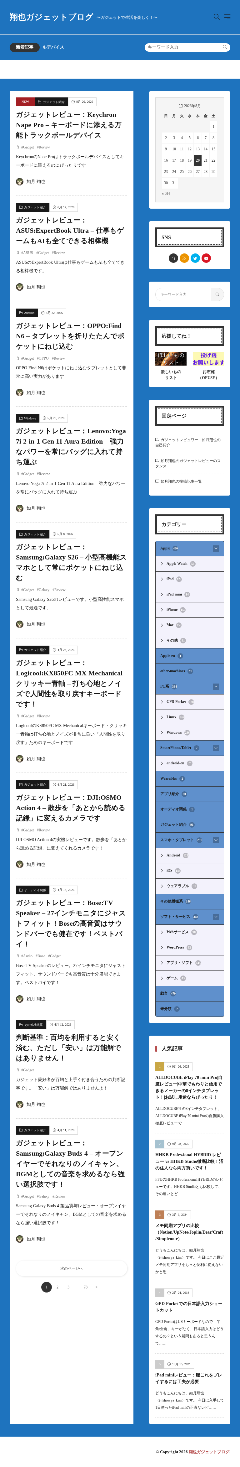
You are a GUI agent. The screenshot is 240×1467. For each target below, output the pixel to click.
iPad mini (178, 594)
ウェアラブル (181, 886)
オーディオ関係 (35, 890)
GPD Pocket (180, 702)
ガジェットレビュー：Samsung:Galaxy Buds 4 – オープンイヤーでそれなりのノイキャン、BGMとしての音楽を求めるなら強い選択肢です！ (70, 1163)
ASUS (28, 253)
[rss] (184, 258)
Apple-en (170, 656)
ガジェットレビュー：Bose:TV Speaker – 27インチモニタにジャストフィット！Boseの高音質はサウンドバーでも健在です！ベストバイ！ (71, 923)
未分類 (169, 1009)
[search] (225, 47)
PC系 (168, 686)
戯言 (168, 993)
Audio (27, 956)
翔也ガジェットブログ (84, 17)
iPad (174, 579)
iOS (173, 870)
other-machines (176, 671)
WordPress (179, 947)
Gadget (28, 147)
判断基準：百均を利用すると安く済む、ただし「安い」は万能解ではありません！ (68, 1047)
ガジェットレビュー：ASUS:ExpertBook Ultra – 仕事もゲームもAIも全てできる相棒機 (70, 230)
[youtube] (206, 258)
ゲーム (176, 978)
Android (29, 313)
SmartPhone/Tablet (179, 748)
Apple (169, 548)
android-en (179, 763)
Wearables (171, 778)
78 (86, 1287)
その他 (176, 640)
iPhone (176, 609)
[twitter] (195, 258)
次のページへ (71, 1268)
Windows (30, 418)
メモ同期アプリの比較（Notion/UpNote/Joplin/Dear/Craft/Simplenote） (189, 1232)
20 (198, 160)
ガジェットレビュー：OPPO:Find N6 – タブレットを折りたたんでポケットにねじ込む (70, 336)
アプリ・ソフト (184, 963)
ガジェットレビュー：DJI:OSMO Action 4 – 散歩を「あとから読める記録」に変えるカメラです (71, 807)
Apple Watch (180, 563)
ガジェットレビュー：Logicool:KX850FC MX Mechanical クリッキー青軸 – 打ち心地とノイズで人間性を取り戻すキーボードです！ (69, 683)
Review (44, 147)
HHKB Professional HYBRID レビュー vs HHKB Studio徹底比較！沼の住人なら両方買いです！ (189, 1161)
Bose (41, 956)
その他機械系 (33, 1025)
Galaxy (44, 590)
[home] (173, 258)
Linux (175, 717)
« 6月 (166, 193)
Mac (174, 625)
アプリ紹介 (173, 794)
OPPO (44, 358)
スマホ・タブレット (181, 840)
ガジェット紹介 (54, 102)
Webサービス (181, 932)
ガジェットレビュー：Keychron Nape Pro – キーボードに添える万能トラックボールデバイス (69, 125)
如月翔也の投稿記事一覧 (181, 481)
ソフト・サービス (179, 916)
